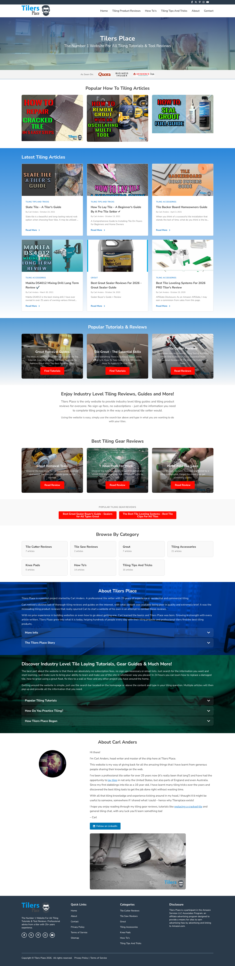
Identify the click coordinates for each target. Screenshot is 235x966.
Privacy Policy (77, 927)
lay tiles (112, 780)
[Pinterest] (200, 2)
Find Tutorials (52, 371)
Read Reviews (182, 371)
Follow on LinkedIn (106, 826)
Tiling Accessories (129, 927)
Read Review (52, 485)
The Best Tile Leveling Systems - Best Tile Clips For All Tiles (148, 515)
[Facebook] (192, 2)
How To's (151, 11)
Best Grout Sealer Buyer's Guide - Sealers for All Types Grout (87, 515)
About (196, 11)
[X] (196, 2)
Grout (123, 921)
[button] (117, 632)
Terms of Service (79, 932)
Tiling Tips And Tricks (174, 11)
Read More (31, 230)
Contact (208, 11)
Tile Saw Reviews (129, 916)
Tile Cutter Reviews (129, 910)
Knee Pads (125, 932)
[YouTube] (207, 2)
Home (104, 11)
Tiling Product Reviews (126, 11)
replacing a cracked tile (188, 806)
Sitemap (75, 937)
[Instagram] (203, 2)
